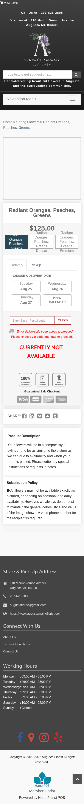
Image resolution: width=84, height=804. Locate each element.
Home (7, 122)
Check (63, 320)
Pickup (36, 265)
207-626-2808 (52, 12)
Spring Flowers (27, 122)
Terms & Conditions (16, 644)
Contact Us (10, 651)
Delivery (17, 265)
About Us (9, 637)
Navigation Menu (21, 99)
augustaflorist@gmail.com (28, 605)
